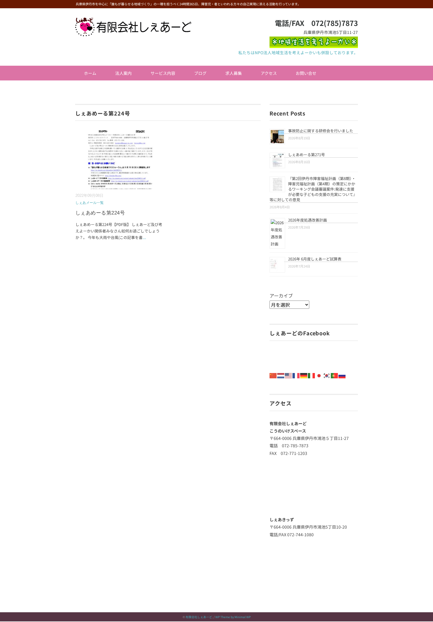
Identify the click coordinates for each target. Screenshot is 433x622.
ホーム (90, 73)
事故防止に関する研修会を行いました (320, 130)
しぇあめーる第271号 (306, 154)
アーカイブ (281, 295)
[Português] (334, 374)
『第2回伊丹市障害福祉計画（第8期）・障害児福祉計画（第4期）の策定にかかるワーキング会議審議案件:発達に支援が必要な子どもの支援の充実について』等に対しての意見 (313, 189)
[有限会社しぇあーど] (133, 21)
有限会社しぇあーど (199, 617)
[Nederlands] (281, 374)
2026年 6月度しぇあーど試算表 (314, 259)
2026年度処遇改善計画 (307, 220)
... (144, 237)
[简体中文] (273, 374)
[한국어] (327, 374)
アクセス (269, 73)
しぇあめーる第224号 (100, 213)
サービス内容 (163, 73)
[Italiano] (311, 374)
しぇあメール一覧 (89, 203)
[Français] (296, 374)
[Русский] (342, 374)
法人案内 (123, 73)
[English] (288, 374)
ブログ (200, 73)
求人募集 (233, 73)
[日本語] (319, 374)
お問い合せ (306, 73)
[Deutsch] (304, 374)
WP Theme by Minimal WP (233, 617)
